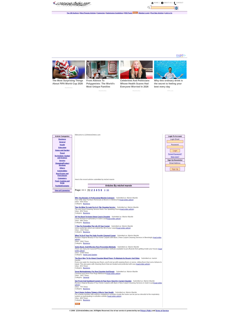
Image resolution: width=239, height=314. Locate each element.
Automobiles (62, 171)
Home (156, 2)
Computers (62, 178)
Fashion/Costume (62, 186)
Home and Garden (90, 255)
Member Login (144, 13)
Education (62, 148)
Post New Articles (157, 13)
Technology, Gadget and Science (62, 157)
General (86, 277)
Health (62, 145)
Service (62, 161)
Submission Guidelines (114, 13)
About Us (167, 2)
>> (107, 190)
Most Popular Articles (88, 13)
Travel (62, 153)
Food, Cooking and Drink (62, 182)
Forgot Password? (175, 154)
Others (62, 168)
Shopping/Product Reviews (62, 164)
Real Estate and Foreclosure (62, 175)
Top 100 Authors (73, 13)
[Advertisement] (119, 34)
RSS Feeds (128, 13)
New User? (175, 157)
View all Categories (62, 191)
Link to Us (168, 13)
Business (86, 204)
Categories (101, 13)
